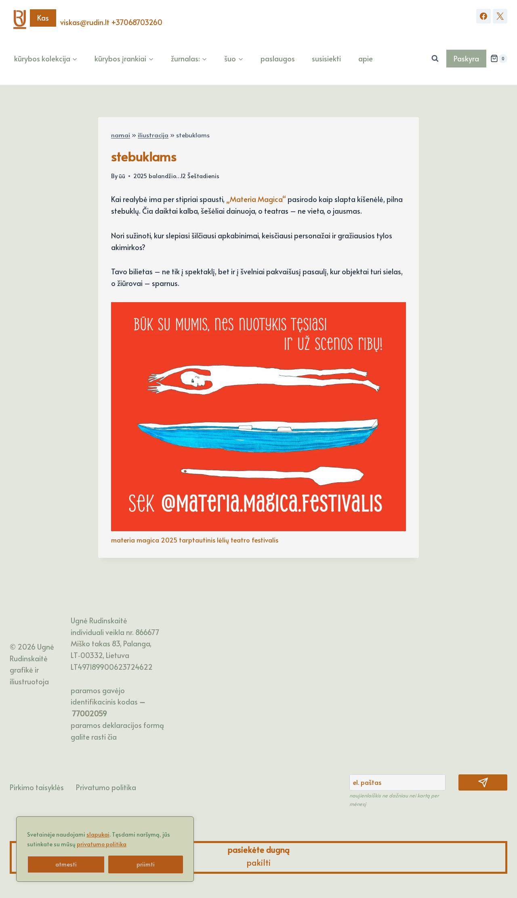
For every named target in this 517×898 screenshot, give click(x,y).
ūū (122, 176)
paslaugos (278, 58)
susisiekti (326, 58)
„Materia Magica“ (256, 199)
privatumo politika (101, 844)
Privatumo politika (106, 787)
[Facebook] (483, 16)
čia (112, 737)
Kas (43, 18)
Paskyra (466, 58)
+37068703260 (136, 22)
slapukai (97, 834)
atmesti (66, 864)
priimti (146, 864)
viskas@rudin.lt (84, 22)
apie (365, 58)
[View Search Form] (435, 58)
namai (120, 134)
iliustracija (153, 134)
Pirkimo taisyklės (37, 787)
